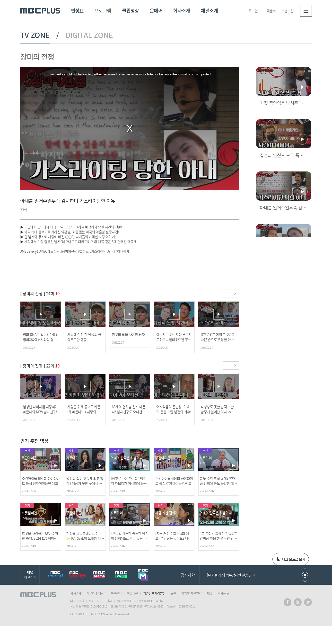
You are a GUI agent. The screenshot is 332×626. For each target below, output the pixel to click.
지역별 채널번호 (191, 593)
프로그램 (102, 10)
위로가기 (321, 559)
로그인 (253, 10)
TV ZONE (35, 35)
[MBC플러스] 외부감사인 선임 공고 (231, 574)
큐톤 (173, 593)
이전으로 (305, 568)
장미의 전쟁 (37, 56)
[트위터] (308, 602)
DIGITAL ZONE (89, 35)
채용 (209, 593)
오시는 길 (224, 593)
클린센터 (116, 593)
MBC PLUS (40, 11)
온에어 (156, 10)
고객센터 (269, 10)
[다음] (235, 293)
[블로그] (298, 602)
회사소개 (181, 10)
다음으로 (305, 581)
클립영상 (130, 10)
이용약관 (132, 593)
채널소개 (209, 10)
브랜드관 (287, 10)
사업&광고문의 (96, 593)
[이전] (227, 293)
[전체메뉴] (306, 11)
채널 (29, 574)
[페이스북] (287, 602)
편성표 (77, 10)
